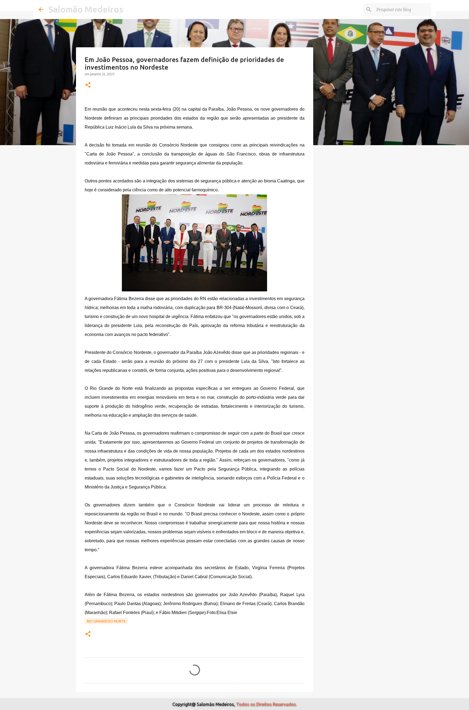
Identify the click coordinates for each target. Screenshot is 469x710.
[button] (88, 85)
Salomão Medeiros (86, 9)
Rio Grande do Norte (106, 621)
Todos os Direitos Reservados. (266, 704)
